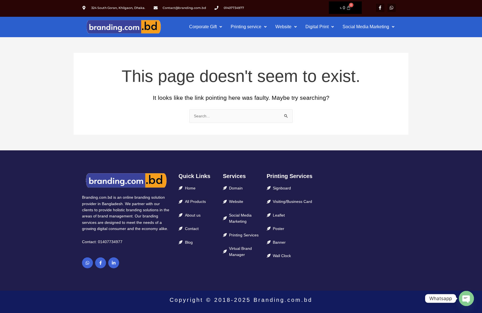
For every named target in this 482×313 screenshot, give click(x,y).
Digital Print (317, 26)
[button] (205, 27)
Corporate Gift (203, 26)
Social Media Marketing (366, 26)
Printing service (246, 26)
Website (283, 26)
